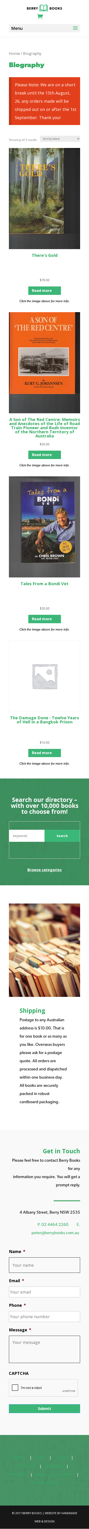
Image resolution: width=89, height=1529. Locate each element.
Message (20, 1329)
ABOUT (61, 1457)
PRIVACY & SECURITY (54, 1474)
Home (14, 53)
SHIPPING (54, 1466)
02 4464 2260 (55, 1224)
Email (16, 1280)
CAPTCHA (19, 1373)
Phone (17, 1305)
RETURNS (18, 1474)
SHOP (40, 1457)
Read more (42, 290)
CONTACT (27, 1466)
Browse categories (44, 869)
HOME (19, 1457)
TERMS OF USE (45, 1483)
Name (17, 1251)
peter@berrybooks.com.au (55, 1232)
